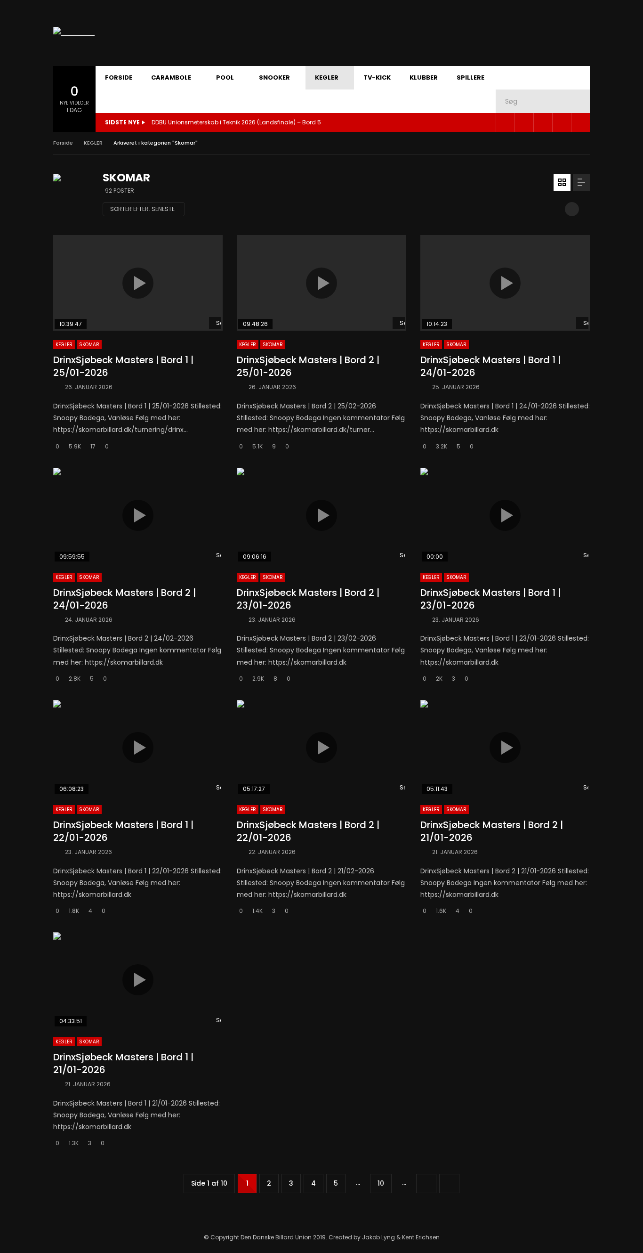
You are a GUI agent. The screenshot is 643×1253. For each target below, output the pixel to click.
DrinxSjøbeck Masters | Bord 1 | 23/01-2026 (490, 599)
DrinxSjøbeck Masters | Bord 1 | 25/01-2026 (123, 366)
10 (381, 1183)
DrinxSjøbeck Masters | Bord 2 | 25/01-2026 (308, 366)
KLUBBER (424, 77)
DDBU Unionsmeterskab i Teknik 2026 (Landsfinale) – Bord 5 (236, 122)
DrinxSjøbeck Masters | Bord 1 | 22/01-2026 (123, 831)
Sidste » (449, 1183)
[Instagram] (542, 122)
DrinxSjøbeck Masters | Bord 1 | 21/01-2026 (123, 1063)
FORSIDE (118, 77)
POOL (225, 77)
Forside (63, 142)
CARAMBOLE (171, 77)
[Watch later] (561, 122)
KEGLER (326, 77)
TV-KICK (377, 77)
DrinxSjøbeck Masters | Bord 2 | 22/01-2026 (308, 831)
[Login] (580, 122)
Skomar (89, 344)
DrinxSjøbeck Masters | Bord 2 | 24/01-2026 (124, 599)
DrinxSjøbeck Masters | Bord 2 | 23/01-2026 (308, 599)
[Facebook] (505, 122)
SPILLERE (470, 77)
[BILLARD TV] (74, 33)
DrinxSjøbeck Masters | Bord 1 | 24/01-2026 (490, 366)
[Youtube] (523, 122)
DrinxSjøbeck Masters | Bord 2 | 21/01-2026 (491, 831)
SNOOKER (274, 77)
